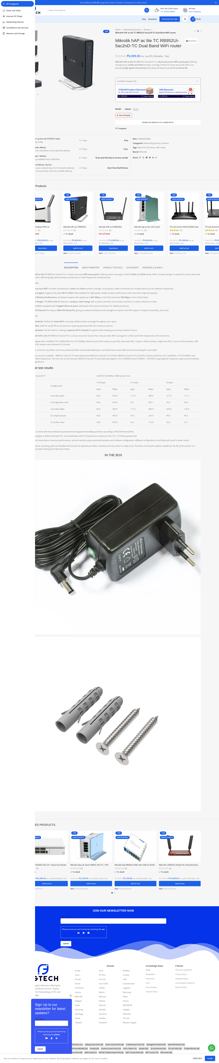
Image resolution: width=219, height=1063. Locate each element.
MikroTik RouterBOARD (77, 1048)
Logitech (126, 988)
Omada (94, 1048)
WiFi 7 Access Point (134, 1052)
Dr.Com (102, 979)
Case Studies (151, 987)
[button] (38, 95)
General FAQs (151, 991)
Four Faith (103, 983)
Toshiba (102, 1018)
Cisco (77, 975)
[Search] (146, 10)
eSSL (125, 979)
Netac (125, 996)
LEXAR (102, 988)
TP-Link (126, 1018)
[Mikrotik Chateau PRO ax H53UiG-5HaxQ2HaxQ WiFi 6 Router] (42, 208)
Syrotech (103, 1014)
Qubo (77, 1005)
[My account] (185, 19)
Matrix (102, 992)
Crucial (126, 975)
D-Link (78, 979)
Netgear (78, 1001)
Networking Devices (132, 29)
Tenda (77, 1018)
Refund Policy (181, 987)
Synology (79, 1014)
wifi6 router (91, 1052)
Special (143, 1048)
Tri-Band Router (191, 1048)
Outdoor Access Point (111, 1048)
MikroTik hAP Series (146, 147)
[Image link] (43, 972)
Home (118, 29)
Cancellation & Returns (185, 983)
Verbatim (103, 1022)
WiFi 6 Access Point (73, 1052)
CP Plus (102, 975)
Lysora (78, 992)
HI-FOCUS (79, 988)
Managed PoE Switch (156, 1044)
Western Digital (129, 1022)
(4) (216, 230)
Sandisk (102, 1009)
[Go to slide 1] (112, 892)
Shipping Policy (181, 978)
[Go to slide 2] (114, 892)
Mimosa (102, 996)
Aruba (77, 970)
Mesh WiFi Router (176, 1044)
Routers (147, 29)
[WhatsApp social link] (156, 157)
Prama (126, 1001)
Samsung (79, 1009)
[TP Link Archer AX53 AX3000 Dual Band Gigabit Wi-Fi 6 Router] (184, 208)
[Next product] (201, 31)
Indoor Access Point (114, 1044)
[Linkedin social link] (153, 157)
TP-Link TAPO (175, 1048)
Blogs (148, 970)
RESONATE (127, 1005)
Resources (150, 978)
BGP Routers (76, 1044)
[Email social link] (146, 157)
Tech (148, 983)
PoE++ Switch (130, 1048)
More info (197, 1058)
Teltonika (127, 1014)
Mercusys (127, 992)
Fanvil (77, 983)
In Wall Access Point (135, 1044)
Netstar (102, 1001)
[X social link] (143, 157)
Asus (101, 970)
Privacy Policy (181, 974)
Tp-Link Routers (158, 1048)
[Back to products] (198, 31)
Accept (210, 1058)
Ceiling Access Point (94, 1044)
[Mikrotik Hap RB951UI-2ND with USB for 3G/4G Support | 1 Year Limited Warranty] (135, 846)
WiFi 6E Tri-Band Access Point (111, 1052)
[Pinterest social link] (150, 157)
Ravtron (102, 1005)
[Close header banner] (216, 2)
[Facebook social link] (140, 157)
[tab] (71, 266)
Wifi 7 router (152, 1052)
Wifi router (161, 147)
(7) (181, 230)
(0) (39, 230)
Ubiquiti (78, 1022)
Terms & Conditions (183, 970)
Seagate (126, 1009)
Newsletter (150, 974)
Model (118, 109)
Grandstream (128, 983)
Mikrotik (143, 152)
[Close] (70, 995)
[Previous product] (195, 31)
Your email (39, 1019)
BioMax (126, 970)
